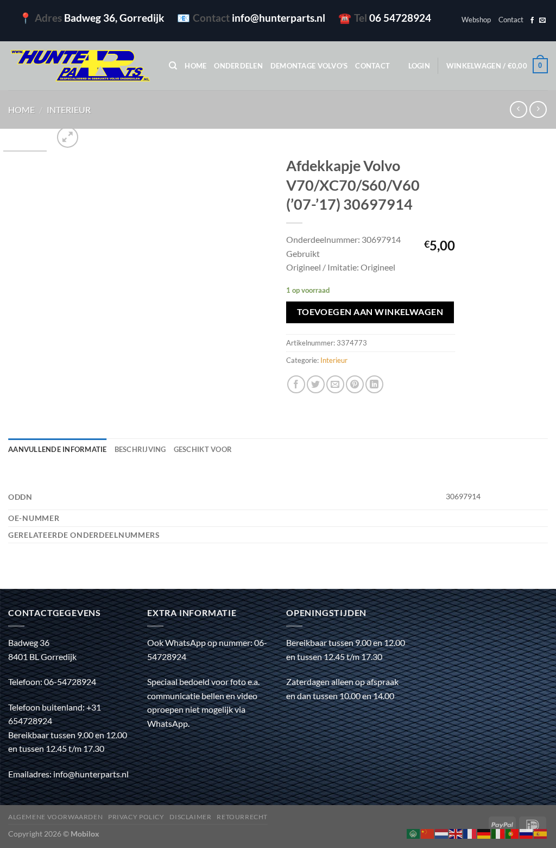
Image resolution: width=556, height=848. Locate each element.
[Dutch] (442, 832)
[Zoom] (67, 137)
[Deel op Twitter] (316, 384)
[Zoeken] (173, 65)
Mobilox (85, 833)
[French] (470, 832)
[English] (456, 832)
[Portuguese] (513, 832)
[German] (484, 832)
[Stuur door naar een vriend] (335, 384)
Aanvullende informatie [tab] (57, 449)
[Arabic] (414, 832)
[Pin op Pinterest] (355, 384)
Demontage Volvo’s (309, 65)
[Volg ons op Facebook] (532, 20)
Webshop (476, 19)
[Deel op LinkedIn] (374, 384)
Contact (510, 19)
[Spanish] (541, 832)
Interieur (69, 109)
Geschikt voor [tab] (203, 449)
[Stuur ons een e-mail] (542, 20)
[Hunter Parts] (80, 66)
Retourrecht (242, 817)
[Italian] (498, 832)
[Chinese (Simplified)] (428, 832)
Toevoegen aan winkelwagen (370, 312)
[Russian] (527, 832)
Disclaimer (190, 817)
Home (195, 65)
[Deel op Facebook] (296, 384)
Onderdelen (238, 65)
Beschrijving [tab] (140, 449)
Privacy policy (136, 817)
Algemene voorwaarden (55, 817)
